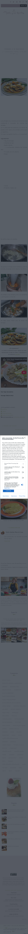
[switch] (22, 467)
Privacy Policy (22, 496)
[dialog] (14, 467)
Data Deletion (6, 496)
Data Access (14, 496)
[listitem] (14, 464)
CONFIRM (8, 490)
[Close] (25, 438)
